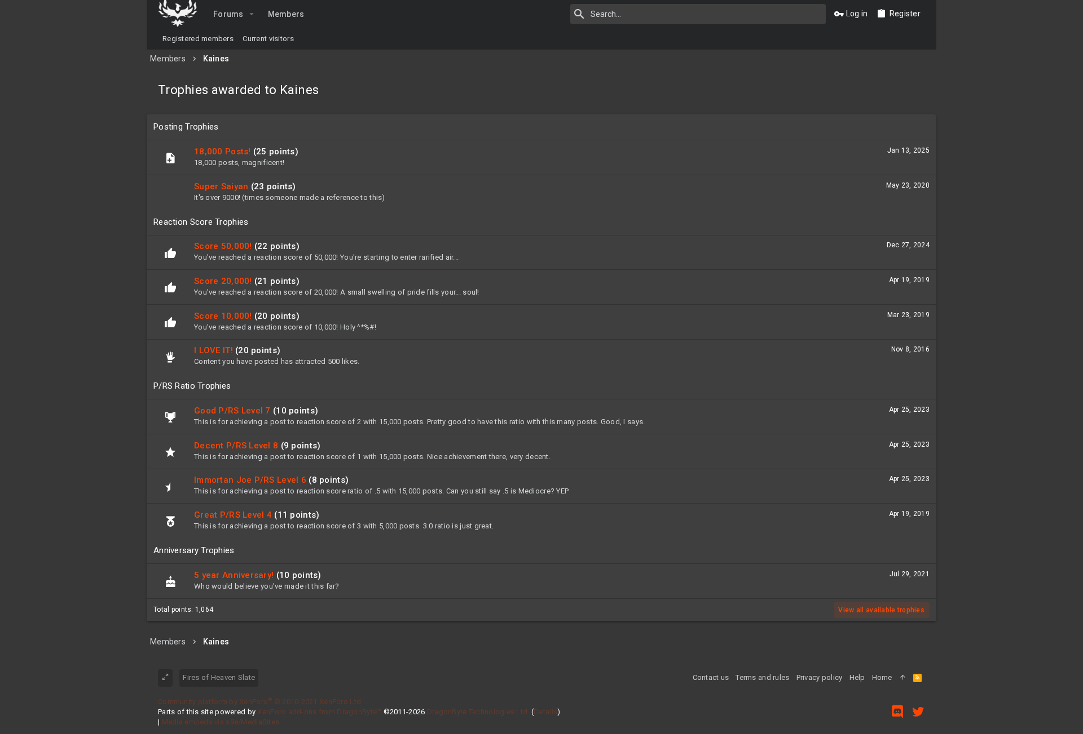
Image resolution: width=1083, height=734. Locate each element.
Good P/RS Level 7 (232, 411)
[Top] (903, 677)
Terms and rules (762, 677)
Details (545, 712)
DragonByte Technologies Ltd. (478, 712)
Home (882, 677)
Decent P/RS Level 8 (236, 446)
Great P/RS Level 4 (233, 515)
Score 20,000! (223, 281)
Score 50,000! (223, 246)
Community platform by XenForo (260, 701)
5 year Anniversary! (234, 575)
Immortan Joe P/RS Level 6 (250, 480)
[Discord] (897, 712)
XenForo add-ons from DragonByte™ (319, 712)
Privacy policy (819, 677)
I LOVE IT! (213, 350)
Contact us (711, 677)
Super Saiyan (221, 186)
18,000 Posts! (222, 151)
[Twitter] (918, 712)
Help (857, 677)
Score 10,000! (223, 316)
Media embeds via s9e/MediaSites (221, 722)
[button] (252, 14)
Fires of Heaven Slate (219, 677)
